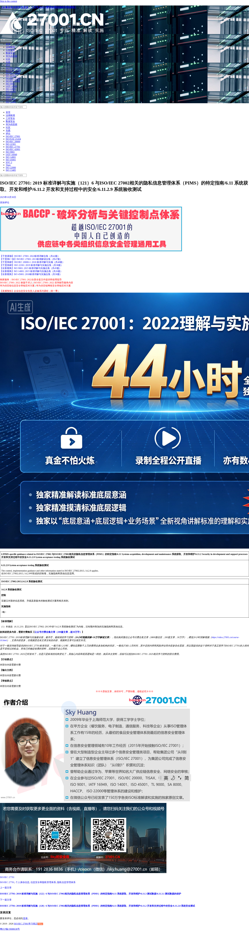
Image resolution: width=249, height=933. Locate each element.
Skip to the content (8, 1)
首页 (8, 44)
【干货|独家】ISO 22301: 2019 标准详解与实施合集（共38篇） (31, 265)
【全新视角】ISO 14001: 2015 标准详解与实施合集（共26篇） (31, 271)
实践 (8, 62)
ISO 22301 (11, 76)
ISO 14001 (11, 89)
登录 (25, 918)
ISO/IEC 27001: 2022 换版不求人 (16, 282)
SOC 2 (9, 94)
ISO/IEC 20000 (13, 73)
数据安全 (10, 53)
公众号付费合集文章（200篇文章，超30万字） (58, 632)
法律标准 (10, 47)
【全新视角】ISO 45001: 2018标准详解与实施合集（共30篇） (31, 274)
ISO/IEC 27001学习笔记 (26, 923)
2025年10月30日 (8, 197)
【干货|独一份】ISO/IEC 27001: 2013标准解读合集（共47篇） (31, 259)
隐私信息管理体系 (66, 882)
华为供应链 (11, 56)
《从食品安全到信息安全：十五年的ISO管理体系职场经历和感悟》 (38, 7)
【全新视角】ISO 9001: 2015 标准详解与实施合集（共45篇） (30, 268)
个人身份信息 (22, 882)
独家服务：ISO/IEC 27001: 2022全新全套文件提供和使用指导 (31, 279)
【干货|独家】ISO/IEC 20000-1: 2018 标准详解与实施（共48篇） (32, 262)
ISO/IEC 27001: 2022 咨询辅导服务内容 (53, 282)
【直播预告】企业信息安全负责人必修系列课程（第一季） (30, 291)
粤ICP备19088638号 (10, 929)
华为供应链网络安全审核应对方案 (53, 285)
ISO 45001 (11, 91)
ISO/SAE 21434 (13, 70)
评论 (8, 65)
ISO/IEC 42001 (13, 81)
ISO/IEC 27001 (13, 68)
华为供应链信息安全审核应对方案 (17, 285)
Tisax (8, 96)
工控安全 (10, 50)
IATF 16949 (11, 86)
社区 (8, 59)
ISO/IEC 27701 (13, 78)
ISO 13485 (11, 102)
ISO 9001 (10, 83)
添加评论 (4, 202)
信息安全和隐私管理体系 (43, 882)
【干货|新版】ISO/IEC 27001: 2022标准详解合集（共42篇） (30, 256)
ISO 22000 (11, 99)
